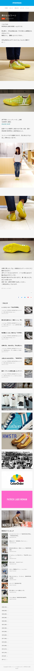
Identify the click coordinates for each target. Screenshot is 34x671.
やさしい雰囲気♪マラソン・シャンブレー (18, 569)
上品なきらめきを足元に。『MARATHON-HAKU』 (14, 358)
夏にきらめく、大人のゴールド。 (16, 562)
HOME (6, 8)
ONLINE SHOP (6, 124)
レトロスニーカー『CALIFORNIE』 (10, 307)
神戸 (3, 18)
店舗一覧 (16, 8)
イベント (27, 8)
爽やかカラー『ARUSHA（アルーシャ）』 (18, 541)
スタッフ (11, 8)
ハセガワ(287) (8, 288)
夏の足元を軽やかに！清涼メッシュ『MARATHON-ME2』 (16, 320)
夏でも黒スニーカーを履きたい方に (17, 590)
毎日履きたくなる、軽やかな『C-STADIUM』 (13, 333)
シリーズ (22, 8)
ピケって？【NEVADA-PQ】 (15, 583)
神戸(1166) (4, 288)
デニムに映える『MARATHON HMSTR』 (18, 597)
